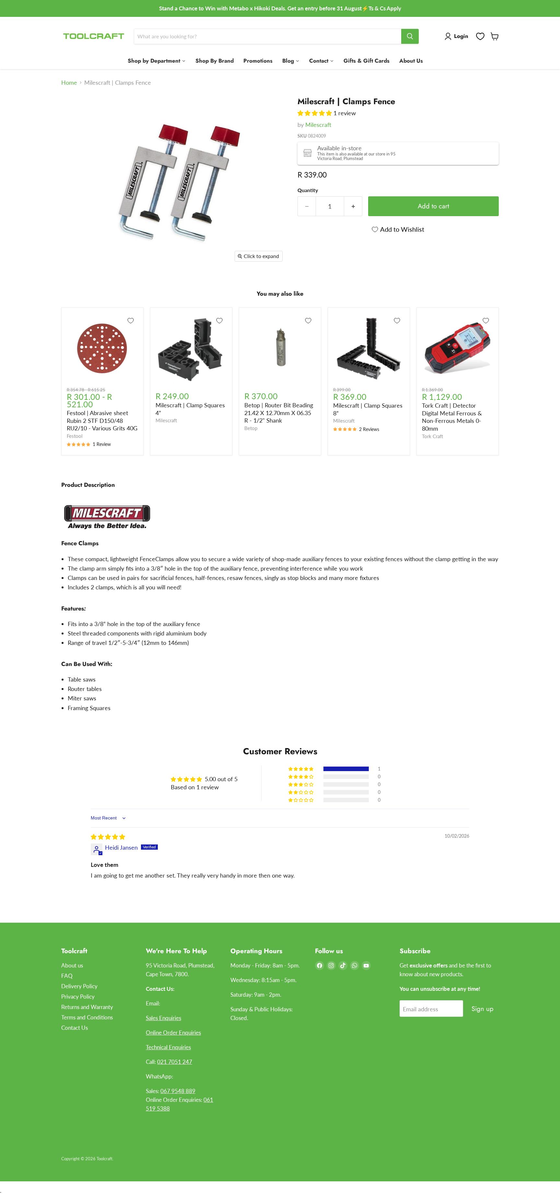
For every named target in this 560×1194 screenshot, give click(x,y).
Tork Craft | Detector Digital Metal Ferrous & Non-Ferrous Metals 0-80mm (452, 417)
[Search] (410, 36)
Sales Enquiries (163, 1018)
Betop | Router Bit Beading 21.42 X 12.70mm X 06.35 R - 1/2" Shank (278, 412)
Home (69, 82)
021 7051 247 (174, 1061)
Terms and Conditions (87, 1017)
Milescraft (318, 124)
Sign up (483, 1009)
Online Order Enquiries (173, 1032)
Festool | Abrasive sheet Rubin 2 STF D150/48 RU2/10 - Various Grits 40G (102, 420)
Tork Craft (432, 436)
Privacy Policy (78, 996)
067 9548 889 (177, 1091)
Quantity (308, 190)
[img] (108, 836)
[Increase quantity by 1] (353, 206)
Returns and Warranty (87, 1006)
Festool (75, 436)
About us (72, 965)
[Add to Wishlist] (130, 320)
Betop (250, 428)
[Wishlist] (480, 36)
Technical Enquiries (168, 1047)
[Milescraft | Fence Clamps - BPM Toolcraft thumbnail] (73, 110)
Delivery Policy (79, 986)
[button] (315, 113)
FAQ (67, 975)
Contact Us (74, 1027)
